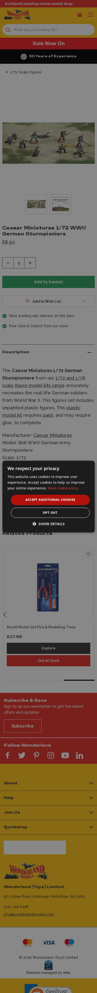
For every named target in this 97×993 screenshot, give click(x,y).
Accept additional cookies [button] (50, 500)
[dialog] (48, 496)
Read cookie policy (63, 488)
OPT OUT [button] (50, 512)
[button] (49, 523)
